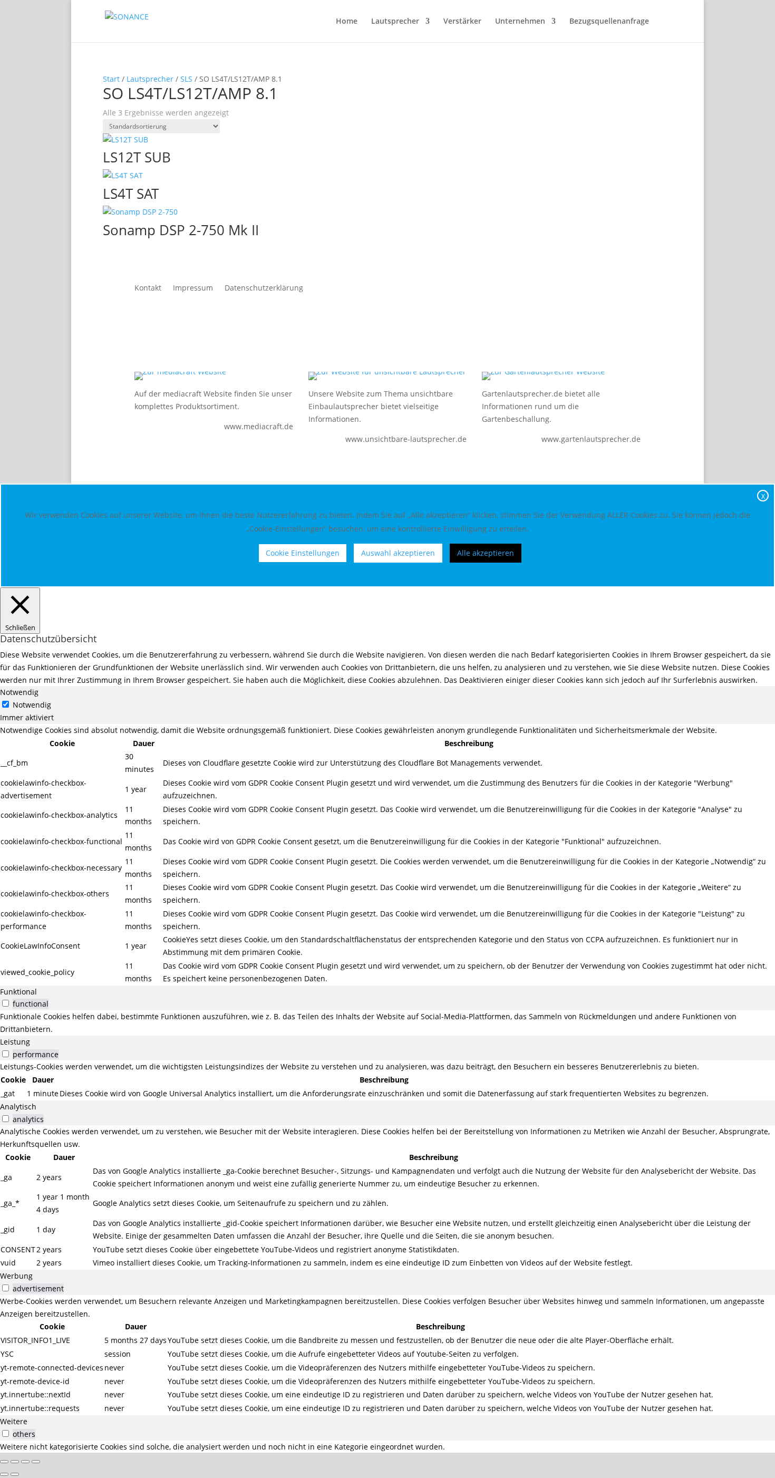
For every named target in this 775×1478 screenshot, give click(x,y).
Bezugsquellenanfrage (609, 21)
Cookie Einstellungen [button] (303, 553)
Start (111, 79)
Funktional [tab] (18, 992)
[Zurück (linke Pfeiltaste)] (4, 1474)
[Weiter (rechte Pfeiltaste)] (15, 1474)
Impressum (193, 288)
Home (346, 21)
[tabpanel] (387, 855)
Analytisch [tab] (18, 1107)
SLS (186, 79)
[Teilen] (25, 1461)
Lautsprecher (395, 21)
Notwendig (32, 705)
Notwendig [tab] (19, 692)
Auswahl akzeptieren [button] (398, 553)
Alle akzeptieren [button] (485, 553)
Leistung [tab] (15, 1042)
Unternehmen (520, 21)
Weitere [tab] (13, 1421)
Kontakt (147, 288)
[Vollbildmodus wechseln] (15, 1461)
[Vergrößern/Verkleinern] (4, 1461)
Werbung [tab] (16, 1276)
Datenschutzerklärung (264, 288)
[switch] (5, 1003)
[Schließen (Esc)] (36, 1461)
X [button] (763, 496)
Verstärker (462, 21)
